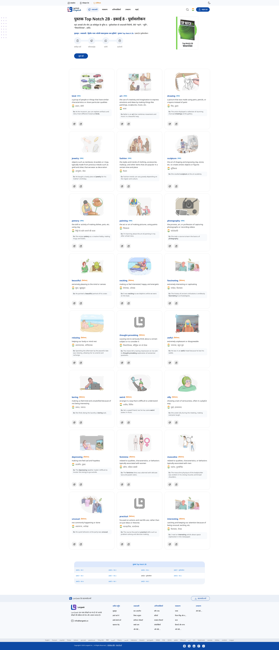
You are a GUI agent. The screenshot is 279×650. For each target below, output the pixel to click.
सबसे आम (136, 625)
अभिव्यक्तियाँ (158, 606)
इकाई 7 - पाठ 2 (112, 576)
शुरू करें (81, 56)
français (54, 640)
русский (83, 640)
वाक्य (176, 611)
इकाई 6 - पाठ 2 (112, 570)
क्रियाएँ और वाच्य (180, 625)
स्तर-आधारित (137, 611)
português (150, 640)
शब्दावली (83, 33)
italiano (76, 640)
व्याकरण (177, 606)
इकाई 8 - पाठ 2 (178, 576)
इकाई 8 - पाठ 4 (80, 581)
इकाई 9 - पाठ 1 (112, 581)
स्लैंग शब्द (156, 611)
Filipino (119, 640)
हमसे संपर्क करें (117, 620)
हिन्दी (107, 640)
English (47, 640)
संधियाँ (156, 615)
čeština (217, 640)
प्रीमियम (98, 3)
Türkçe (69, 640)
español (62, 640)
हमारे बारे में (116, 615)
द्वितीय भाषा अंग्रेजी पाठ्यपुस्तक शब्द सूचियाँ (102, 33)
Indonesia (134, 640)
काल (176, 620)
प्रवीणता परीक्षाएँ (138, 620)
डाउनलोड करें (202, 598)
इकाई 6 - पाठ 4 (145, 570)
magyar (231, 640)
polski (176, 640)
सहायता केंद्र (116, 625)
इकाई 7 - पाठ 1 (80, 576)
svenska (209, 640)
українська (91, 640)
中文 (163, 640)
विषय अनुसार (137, 615)
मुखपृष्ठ (76, 33)
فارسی (126, 640)
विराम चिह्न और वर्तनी (181, 615)
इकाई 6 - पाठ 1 (80, 570)
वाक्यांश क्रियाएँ (158, 620)
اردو (189, 640)
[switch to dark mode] (209, 3)
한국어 (170, 640)
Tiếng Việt (101, 640)
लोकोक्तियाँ (157, 625)
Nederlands (201, 640)
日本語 (158, 640)
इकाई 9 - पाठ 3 (145, 581)
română (224, 640)
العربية (113, 640)
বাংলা (194, 640)
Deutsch (141, 640)
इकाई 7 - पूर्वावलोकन (179, 570)
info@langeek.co (81, 621)
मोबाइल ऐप (85, 3)
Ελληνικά (183, 640)
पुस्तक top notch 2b (126, 33)
